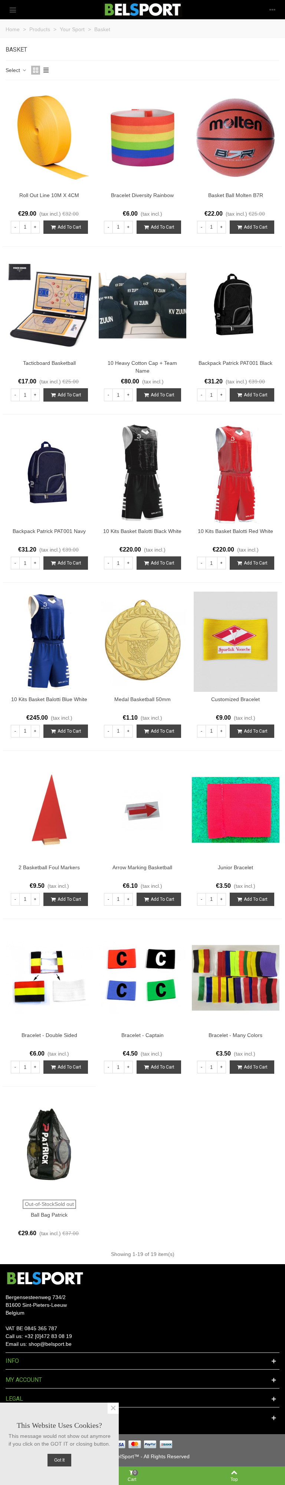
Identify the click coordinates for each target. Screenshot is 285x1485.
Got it (59, 1460)
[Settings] (272, 10)
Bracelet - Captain (142, 1035)
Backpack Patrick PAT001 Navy (49, 531)
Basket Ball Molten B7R (235, 195)
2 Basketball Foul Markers (49, 867)
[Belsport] (142, 9)
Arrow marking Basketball (142, 867)
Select (14, 70)
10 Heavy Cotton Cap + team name (142, 367)
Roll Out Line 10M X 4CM (49, 195)
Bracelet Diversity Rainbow (142, 195)
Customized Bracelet (235, 699)
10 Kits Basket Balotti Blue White (49, 699)
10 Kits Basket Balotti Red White (235, 531)
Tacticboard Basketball (49, 363)
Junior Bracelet (235, 867)
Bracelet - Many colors (235, 1035)
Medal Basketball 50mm (142, 699)
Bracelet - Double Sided (49, 1035)
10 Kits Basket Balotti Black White (142, 531)
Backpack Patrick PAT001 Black (235, 363)
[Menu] (13, 10)
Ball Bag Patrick (49, 1215)
